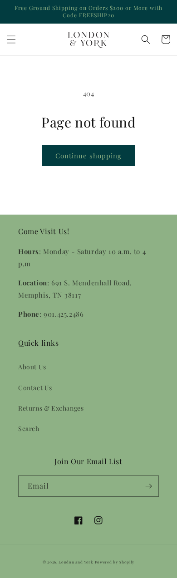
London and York (76, 561)
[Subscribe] (148, 486)
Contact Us (35, 387)
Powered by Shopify (115, 561)
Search (28, 428)
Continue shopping (88, 155)
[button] (11, 39)
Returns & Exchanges (51, 408)
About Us (32, 366)
